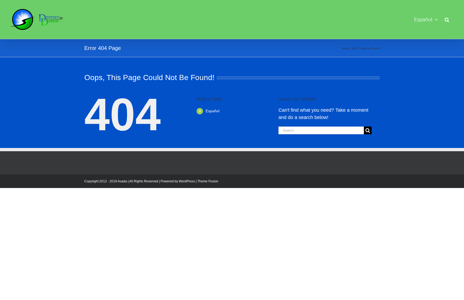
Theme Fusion (207, 181)
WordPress (187, 181)
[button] (447, 19)
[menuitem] (426, 19)
